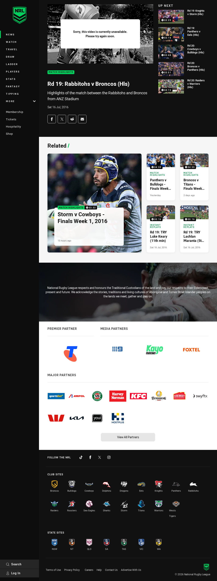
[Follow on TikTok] (81, 457)
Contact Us (111, 569)
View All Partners (128, 437)
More (10, 101)
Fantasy (13, 86)
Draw (10, 56)
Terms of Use (53, 569)
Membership (14, 112)
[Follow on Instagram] (109, 457)
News (10, 34)
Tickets (11, 119)
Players (13, 71)
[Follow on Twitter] (99, 457)
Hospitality (13, 126)
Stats (11, 78)
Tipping (12, 93)
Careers (89, 569)
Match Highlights (61, 72)
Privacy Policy (72, 569)
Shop (9, 134)
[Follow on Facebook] (90, 457)
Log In (16, 573)
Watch (11, 41)
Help (99, 569)
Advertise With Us (131, 569)
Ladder (12, 64)
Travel (12, 49)
